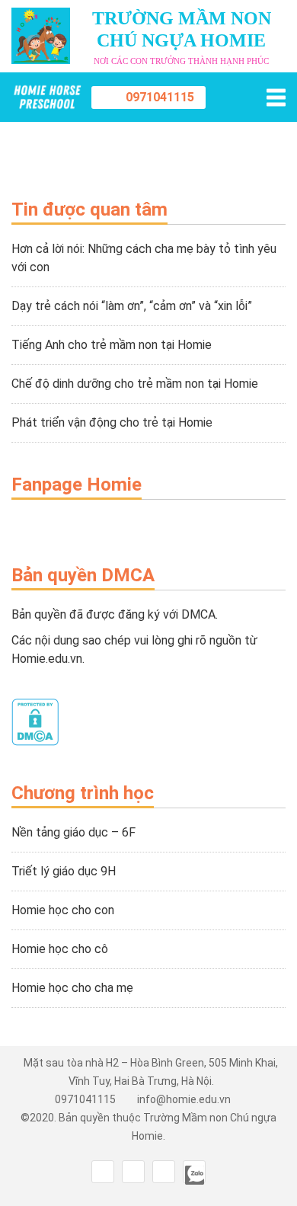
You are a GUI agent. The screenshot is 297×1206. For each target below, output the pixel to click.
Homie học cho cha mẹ (72, 987)
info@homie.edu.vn (184, 1099)
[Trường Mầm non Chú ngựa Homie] (46, 97)
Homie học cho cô (59, 949)
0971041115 (160, 97)
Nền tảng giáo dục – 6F (73, 832)
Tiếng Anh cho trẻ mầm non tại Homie (111, 344)
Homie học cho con (62, 910)
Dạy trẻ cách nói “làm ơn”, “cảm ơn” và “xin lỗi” (131, 306)
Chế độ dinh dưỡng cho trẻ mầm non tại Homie (134, 383)
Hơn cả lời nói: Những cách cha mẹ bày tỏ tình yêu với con (143, 258)
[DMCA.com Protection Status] (35, 741)
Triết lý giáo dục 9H (63, 871)
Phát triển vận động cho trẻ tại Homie (111, 422)
